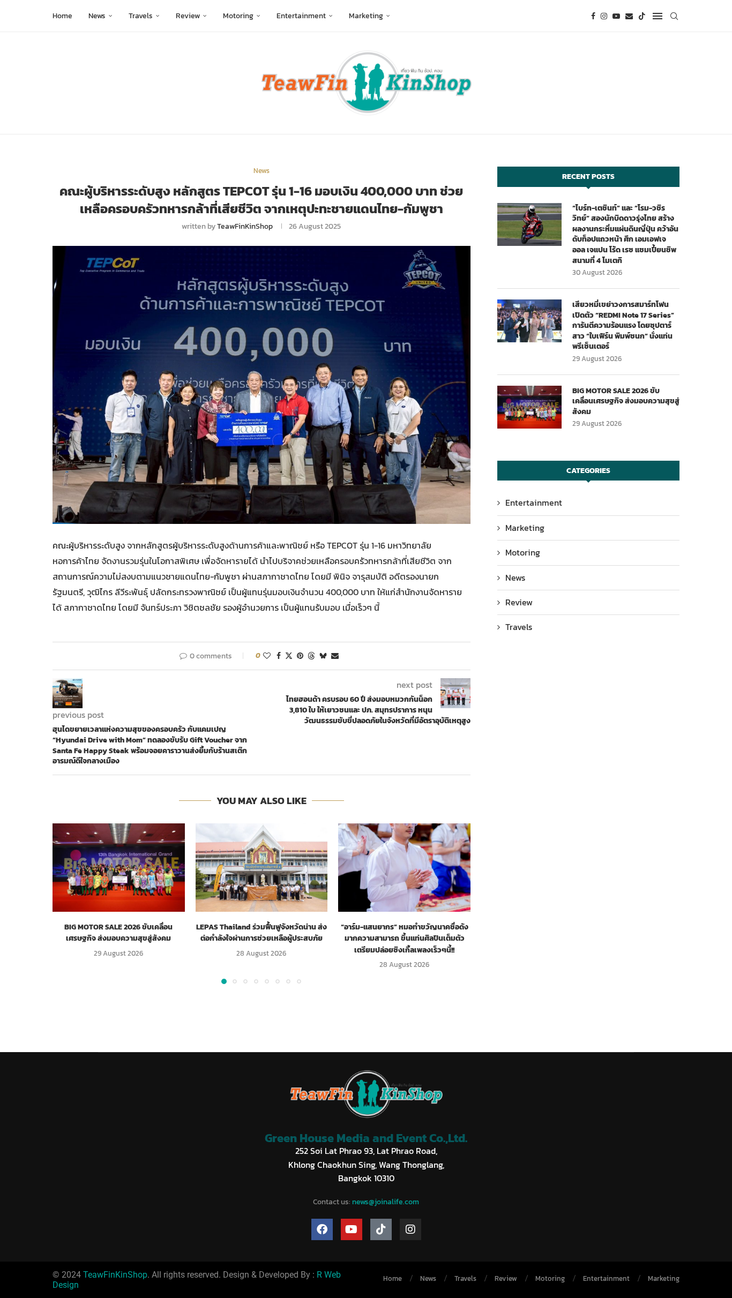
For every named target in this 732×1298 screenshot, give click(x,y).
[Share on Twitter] (289, 656)
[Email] (629, 16)
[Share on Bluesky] (323, 656)
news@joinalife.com (385, 1201)
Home (62, 15)
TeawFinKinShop (245, 226)
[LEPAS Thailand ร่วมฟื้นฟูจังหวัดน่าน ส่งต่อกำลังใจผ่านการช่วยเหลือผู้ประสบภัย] (262, 867)
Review (188, 15)
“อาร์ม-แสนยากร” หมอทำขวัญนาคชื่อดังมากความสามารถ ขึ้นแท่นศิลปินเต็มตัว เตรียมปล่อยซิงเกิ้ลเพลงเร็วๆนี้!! (404, 938)
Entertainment (301, 15)
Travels (141, 15)
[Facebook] (593, 16)
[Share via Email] (335, 656)
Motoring (238, 15)
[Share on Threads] (311, 656)
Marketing (366, 15)
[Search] (674, 16)
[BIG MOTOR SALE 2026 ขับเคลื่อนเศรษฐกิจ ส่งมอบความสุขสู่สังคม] (119, 867)
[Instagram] (604, 16)
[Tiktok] (642, 16)
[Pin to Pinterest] (300, 656)
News (97, 15)
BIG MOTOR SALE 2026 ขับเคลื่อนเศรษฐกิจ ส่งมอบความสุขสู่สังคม (118, 932)
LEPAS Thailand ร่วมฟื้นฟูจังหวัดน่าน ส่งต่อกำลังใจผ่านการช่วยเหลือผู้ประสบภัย (261, 932)
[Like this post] (267, 656)
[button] (67, 903)
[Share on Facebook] (279, 656)
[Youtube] (616, 16)
